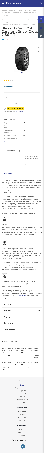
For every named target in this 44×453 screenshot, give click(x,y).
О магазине (22, 425)
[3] (9, 80)
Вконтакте (23, 446)
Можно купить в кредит (15, 109)
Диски (22, 396)
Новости (22, 429)
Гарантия (22, 417)
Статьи (22, 435)
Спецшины (22, 391)
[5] (13, 80)
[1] (5, 80)
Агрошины (22, 393)
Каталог (22, 381)
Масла (22, 402)
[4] (11, 80)
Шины (22, 385)
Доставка (22, 411)
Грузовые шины (22, 388)
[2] (7, 80)
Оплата (22, 414)
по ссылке (23, 295)
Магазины (22, 432)
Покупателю (22, 407)
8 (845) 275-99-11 (22, 440)
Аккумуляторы (22, 399)
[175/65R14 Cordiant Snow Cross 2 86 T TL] (22, 59)
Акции (22, 420)
